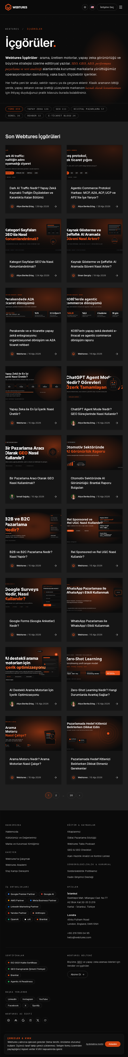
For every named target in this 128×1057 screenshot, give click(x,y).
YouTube (43, 999)
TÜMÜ (14, 109)
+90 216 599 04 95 (78, 933)
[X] (38, 1020)
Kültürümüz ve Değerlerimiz (21, 837)
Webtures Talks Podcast (81, 843)
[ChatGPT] (9, 1020)
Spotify (36, 1005)
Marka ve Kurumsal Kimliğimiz (22, 843)
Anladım (113, 1044)
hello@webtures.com (79, 937)
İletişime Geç (107, 7)
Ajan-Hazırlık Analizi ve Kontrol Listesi (88, 856)
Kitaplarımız (73, 831)
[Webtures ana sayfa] (16, 7)
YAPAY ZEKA (38, 109)
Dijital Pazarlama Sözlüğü (81, 837)
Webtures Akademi (16, 864)
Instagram (28, 999)
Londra (71, 915)
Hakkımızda (12, 831)
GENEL (14, 116)
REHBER (34, 116)
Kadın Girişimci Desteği (80, 877)
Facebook (13, 1005)
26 (71, 795)
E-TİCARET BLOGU (62, 116)
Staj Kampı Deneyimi (17, 871)
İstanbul (72, 893)
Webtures (12, 29)
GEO (61, 109)
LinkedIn (12, 999)
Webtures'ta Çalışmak (18, 858)
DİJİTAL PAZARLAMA (89, 109)
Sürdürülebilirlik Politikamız (82, 871)
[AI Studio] (23, 1020)
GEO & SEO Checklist (79, 849)
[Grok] (45, 1020)
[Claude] (16, 1020)
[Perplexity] (31, 1020)
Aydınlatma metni (94, 1044)
